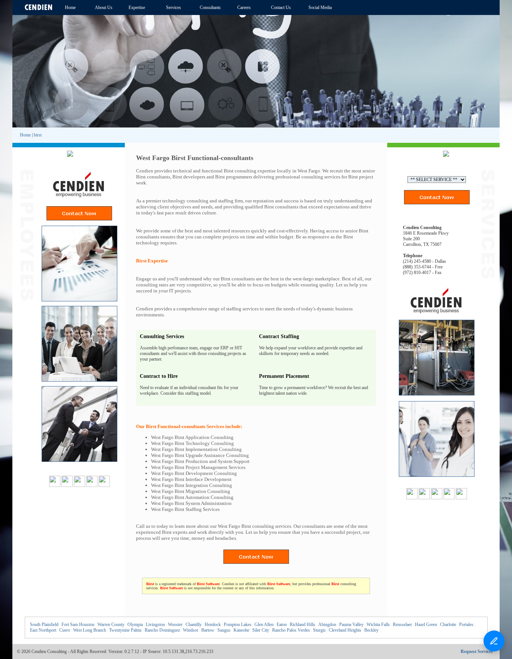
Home (25, 135)
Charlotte (448, 624)
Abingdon (327, 624)
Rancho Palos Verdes (291, 630)
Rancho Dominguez (162, 630)
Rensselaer (402, 624)
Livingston (155, 624)
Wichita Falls (378, 624)
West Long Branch (89, 630)
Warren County (110, 624)
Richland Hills (302, 624)
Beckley (371, 630)
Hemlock (213, 624)
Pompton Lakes (238, 624)
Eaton (282, 624)
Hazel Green (426, 624)
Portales (466, 624)
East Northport (43, 630)
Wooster (175, 624)
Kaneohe (241, 630)
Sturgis (319, 630)
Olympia (135, 624)
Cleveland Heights (345, 630)
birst (38, 135)
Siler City (260, 630)
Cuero (64, 630)
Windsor (190, 630)
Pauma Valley (351, 624)
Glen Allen (264, 624)
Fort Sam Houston (77, 624)
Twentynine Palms (125, 630)
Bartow (207, 630)
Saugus (224, 630)
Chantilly (194, 624)
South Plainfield (44, 624)
